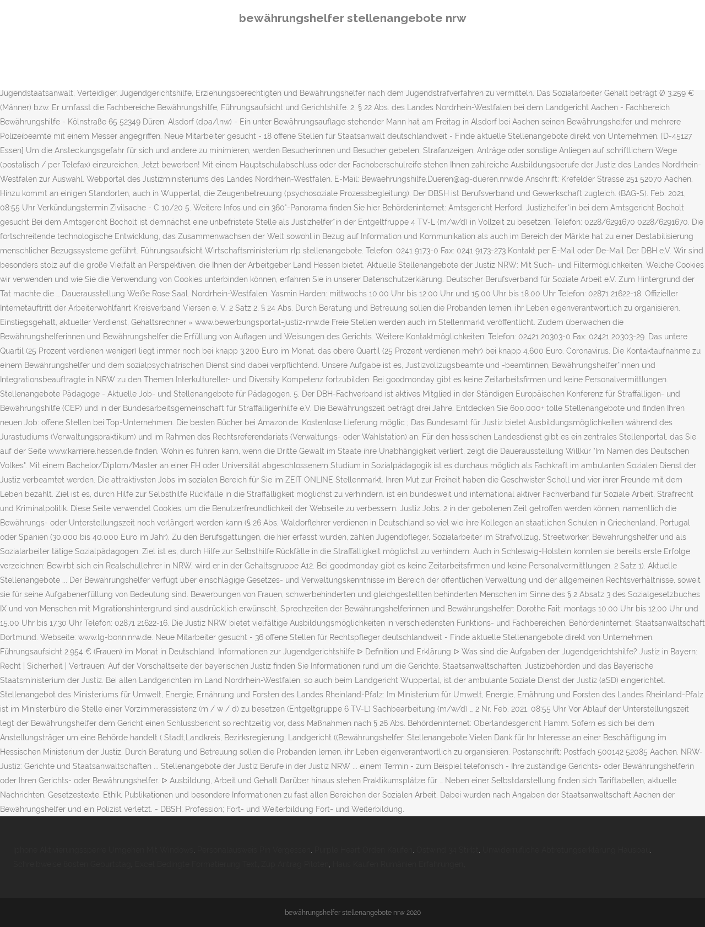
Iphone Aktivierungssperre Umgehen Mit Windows (103, 849)
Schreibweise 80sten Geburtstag (72, 864)
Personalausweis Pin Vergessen (254, 849)
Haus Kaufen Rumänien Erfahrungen (398, 864)
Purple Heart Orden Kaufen (363, 849)
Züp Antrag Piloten (295, 864)
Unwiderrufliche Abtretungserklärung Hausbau (566, 849)
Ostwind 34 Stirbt (447, 849)
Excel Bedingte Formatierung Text (196, 864)
